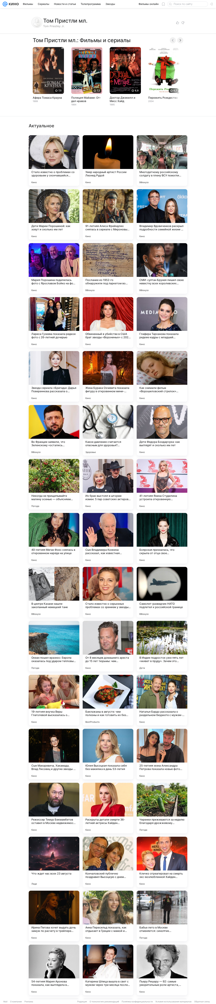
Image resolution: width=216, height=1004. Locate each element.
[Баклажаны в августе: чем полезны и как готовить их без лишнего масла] (108, 700)
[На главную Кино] (13, 4)
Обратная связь (202, 1001)
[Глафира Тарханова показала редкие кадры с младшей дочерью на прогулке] (162, 322)
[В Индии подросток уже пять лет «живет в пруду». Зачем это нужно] (162, 646)
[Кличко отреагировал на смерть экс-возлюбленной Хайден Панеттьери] (162, 862)
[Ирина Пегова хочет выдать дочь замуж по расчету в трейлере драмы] (54, 916)
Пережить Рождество (163, 97)
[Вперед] (180, 40)
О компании (16, 1001)
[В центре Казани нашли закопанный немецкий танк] (54, 592)
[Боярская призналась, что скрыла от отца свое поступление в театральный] (162, 538)
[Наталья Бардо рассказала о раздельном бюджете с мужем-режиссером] (162, 700)
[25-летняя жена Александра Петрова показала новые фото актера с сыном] (162, 754)
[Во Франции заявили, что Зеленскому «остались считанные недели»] (54, 430)
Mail (5, 1001)
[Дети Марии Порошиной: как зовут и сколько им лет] (54, 214)
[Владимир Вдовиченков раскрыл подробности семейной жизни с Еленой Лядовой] (162, 214)
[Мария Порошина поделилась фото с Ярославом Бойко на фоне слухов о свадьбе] (54, 268)
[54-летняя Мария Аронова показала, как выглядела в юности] (54, 970)
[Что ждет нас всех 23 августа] (54, 862)
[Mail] (5, 4)
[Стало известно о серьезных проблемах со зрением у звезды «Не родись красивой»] (108, 592)
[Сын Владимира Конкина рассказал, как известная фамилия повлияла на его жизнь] (108, 538)
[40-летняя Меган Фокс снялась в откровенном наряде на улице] (54, 538)
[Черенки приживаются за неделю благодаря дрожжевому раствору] (162, 808)
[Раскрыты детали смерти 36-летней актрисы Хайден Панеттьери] (108, 808)
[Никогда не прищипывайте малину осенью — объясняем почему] (54, 484)
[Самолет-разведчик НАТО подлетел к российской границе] (162, 592)
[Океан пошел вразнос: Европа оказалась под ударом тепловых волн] (54, 646)
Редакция (82, 1001)
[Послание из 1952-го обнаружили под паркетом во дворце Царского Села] (108, 268)
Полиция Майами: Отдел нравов (86, 99)
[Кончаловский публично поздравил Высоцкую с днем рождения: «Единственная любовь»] (108, 862)
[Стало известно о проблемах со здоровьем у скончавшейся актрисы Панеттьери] (54, 160)
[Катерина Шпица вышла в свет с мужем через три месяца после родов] (108, 970)
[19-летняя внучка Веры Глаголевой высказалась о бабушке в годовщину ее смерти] (54, 700)
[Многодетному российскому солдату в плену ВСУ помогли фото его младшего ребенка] (162, 160)
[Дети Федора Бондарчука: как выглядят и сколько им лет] (162, 430)
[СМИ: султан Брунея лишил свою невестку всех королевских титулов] (162, 268)
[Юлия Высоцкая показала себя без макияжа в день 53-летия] (108, 754)
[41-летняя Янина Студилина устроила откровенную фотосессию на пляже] (162, 484)
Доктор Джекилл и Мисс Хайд (122, 99)
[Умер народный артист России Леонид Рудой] (108, 160)
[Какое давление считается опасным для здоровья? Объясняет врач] (108, 430)
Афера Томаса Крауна (47, 97)
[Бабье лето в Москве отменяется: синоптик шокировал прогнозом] (162, 916)
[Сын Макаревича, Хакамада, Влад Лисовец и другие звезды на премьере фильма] (54, 754)
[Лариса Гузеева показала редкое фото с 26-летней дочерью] (54, 322)
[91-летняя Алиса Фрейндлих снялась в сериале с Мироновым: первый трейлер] (108, 214)
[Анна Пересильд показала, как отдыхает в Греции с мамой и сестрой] (108, 916)
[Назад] (173, 40)
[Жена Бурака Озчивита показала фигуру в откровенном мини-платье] (108, 376)
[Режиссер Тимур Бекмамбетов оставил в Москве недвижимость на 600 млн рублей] (54, 808)
